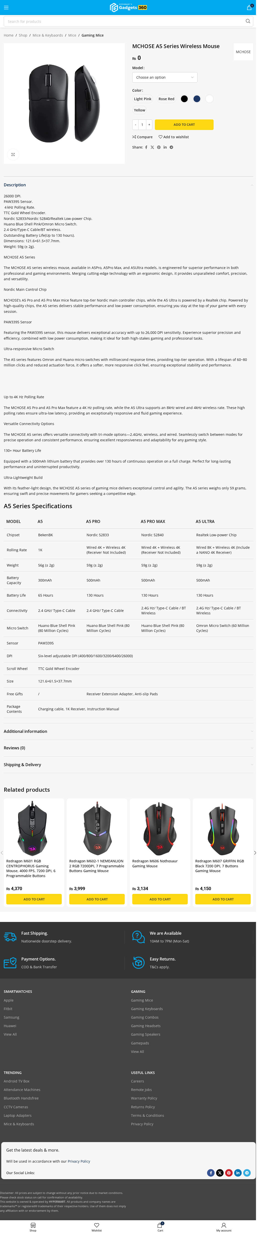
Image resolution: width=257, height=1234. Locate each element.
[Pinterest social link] (159, 147)
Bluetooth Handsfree (21, 1098)
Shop (23, 35)
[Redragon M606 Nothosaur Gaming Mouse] (160, 828)
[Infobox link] (64, 937)
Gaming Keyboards (147, 1008)
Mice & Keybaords (48, 35)
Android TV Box (16, 1081)
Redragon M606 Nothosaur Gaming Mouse (155, 863)
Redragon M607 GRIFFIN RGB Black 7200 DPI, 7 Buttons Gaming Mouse (219, 866)
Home (9, 35)
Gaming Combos (145, 1017)
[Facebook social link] (146, 147)
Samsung (11, 1017)
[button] (34, 899)
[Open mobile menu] (6, 8)
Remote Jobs (141, 1089)
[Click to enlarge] (13, 154)
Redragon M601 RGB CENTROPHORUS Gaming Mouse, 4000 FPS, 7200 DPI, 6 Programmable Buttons (30, 868)
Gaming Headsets (146, 1025)
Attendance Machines (22, 1089)
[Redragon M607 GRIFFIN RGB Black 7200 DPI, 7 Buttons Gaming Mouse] (223, 828)
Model (137, 67)
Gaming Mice (93, 35)
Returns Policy (143, 1107)
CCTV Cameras (16, 1107)
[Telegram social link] (171, 147)
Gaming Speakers (145, 1034)
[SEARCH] (248, 21)
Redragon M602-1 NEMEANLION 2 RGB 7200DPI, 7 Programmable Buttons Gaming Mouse (96, 866)
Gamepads (140, 1043)
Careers (137, 1081)
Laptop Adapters (18, 1115)
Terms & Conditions (147, 1115)
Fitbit (8, 1008)
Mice (72, 35)
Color (137, 90)
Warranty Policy (144, 1098)
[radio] (142, 98)
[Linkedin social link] (165, 147)
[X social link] (152, 147)
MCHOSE (243, 51)
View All (10, 1034)
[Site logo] (128, 7)
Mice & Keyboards (19, 1124)
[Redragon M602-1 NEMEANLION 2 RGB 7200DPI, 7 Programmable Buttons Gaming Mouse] (97, 828)
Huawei (10, 1025)
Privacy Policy (142, 1124)
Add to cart (184, 124)
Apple (9, 1000)
